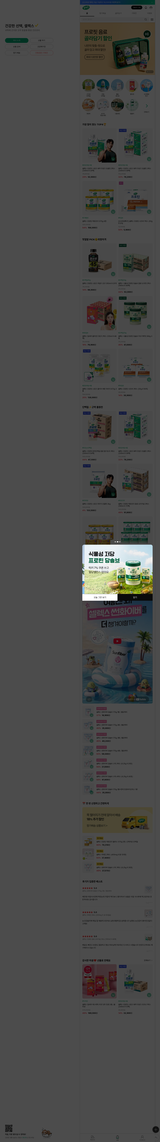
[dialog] (117, 571)
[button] (115, 541)
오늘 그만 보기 (100, 597)
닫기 (135, 597)
